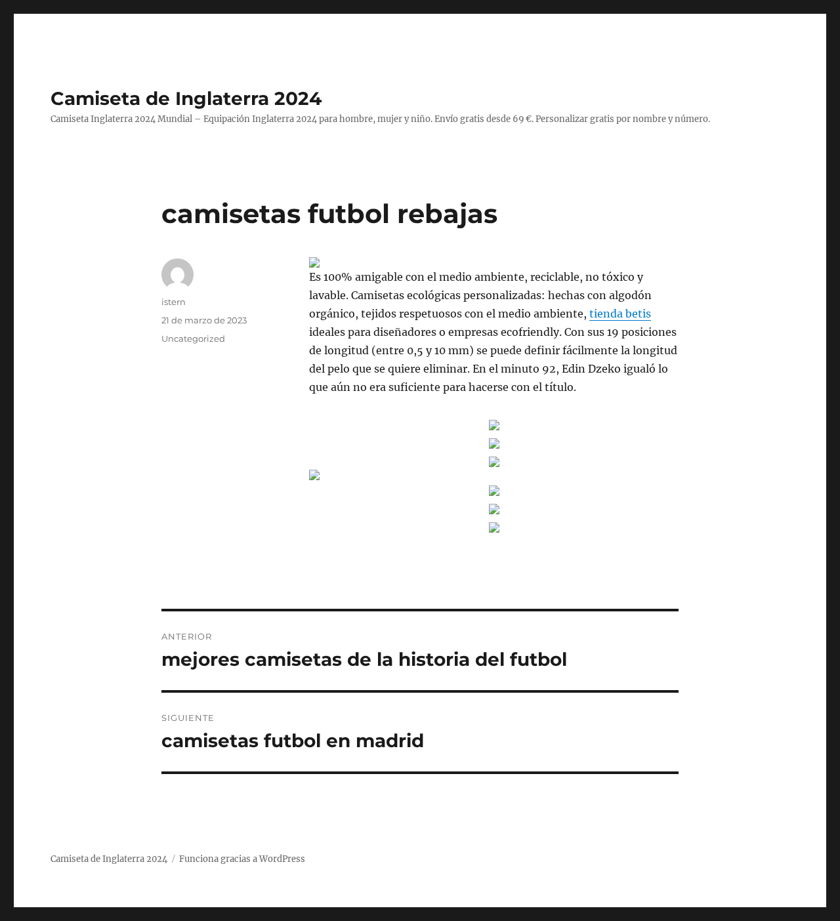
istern (173, 302)
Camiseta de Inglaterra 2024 (186, 98)
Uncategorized (193, 338)
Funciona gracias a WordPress (242, 859)
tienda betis (620, 313)
